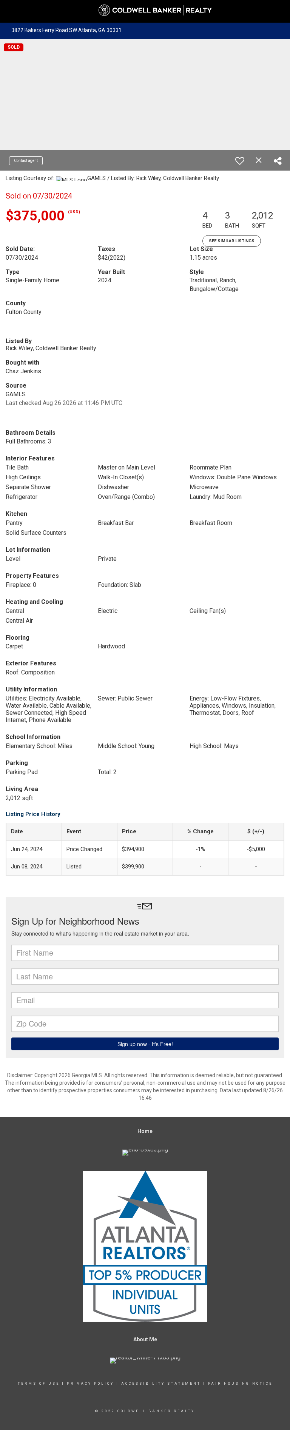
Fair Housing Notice (240, 1383)
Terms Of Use (39, 1383)
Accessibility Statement (161, 1383)
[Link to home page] (145, 10)
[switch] (239, 160)
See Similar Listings (232, 241)
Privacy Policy (90, 1383)
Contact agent (26, 161)
